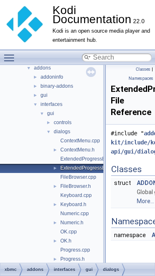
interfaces (51, 104)
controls (63, 122)
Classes (143, 69)
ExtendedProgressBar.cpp (89, 159)
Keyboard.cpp (76, 195)
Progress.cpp (75, 250)
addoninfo (52, 77)
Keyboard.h (73, 204)
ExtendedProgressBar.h (87, 168)
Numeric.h (71, 223)
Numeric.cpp (74, 213)
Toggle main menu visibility (10, 57)
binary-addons (57, 86)
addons (42, 68)
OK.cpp (68, 232)
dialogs (62, 131)
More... (145, 201)
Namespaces (141, 78)
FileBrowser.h (75, 186)
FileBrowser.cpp (78, 177)
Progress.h (72, 259)
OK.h (66, 241)
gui (44, 95)
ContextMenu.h (77, 150)
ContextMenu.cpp (80, 141)
